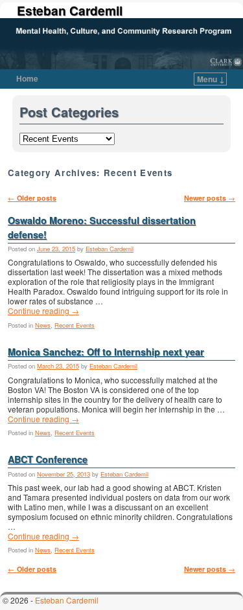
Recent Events (74, 325)
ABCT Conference (47, 459)
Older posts (32, 198)
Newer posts (209, 198)
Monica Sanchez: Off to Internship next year (106, 351)
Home (27, 78)
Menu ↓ (211, 79)
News (43, 325)
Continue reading (43, 310)
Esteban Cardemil (69, 10)
